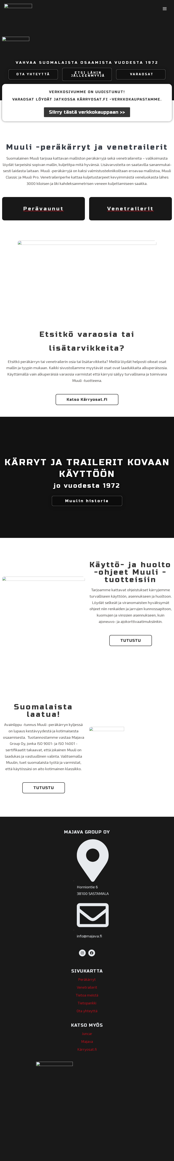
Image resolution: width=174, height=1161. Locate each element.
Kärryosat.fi (87, 1049)
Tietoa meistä (87, 995)
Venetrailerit (87, 987)
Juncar (87, 1033)
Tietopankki (87, 1003)
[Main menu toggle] (165, 9)
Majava (87, 1041)
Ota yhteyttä (87, 1011)
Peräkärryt (87, 979)
